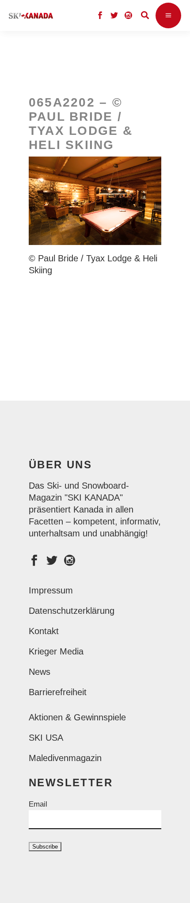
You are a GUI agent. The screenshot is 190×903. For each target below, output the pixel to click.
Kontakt (44, 631)
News (39, 672)
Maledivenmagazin (65, 758)
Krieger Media (56, 651)
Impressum (51, 590)
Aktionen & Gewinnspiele (77, 717)
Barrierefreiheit (58, 692)
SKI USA (46, 737)
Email (38, 804)
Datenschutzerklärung (71, 611)
